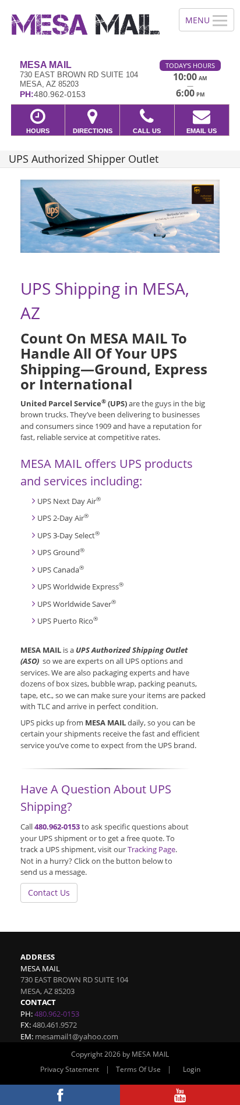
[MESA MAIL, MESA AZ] (83, 25)
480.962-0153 (57, 826)
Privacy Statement (69, 1069)
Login (191, 1069)
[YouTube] (180, 1095)
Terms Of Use (138, 1069)
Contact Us (49, 892)
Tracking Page (151, 849)
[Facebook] (60, 1095)
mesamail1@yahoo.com (76, 1036)
